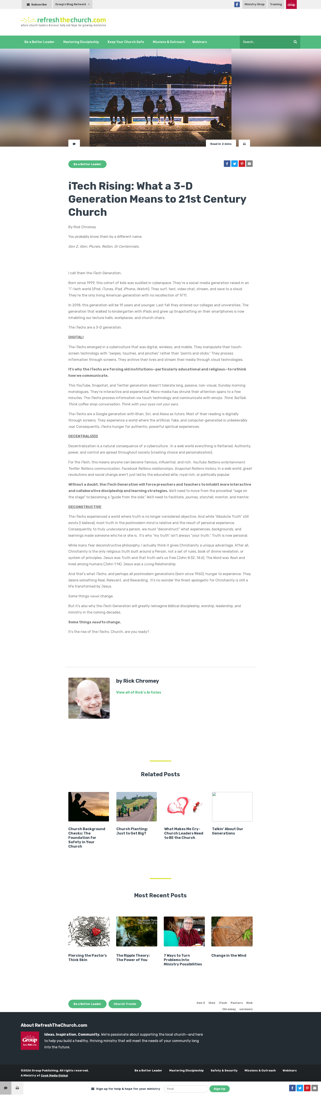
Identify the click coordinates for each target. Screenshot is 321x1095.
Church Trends (125, 1004)
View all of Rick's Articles (138, 692)
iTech (223, 1002)
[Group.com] (291, 4)
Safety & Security (224, 1070)
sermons (246, 1009)
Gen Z (201, 1002)
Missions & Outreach (169, 42)
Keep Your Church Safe (126, 42)
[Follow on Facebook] (237, 4)
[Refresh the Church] (66, 22)
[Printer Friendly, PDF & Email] (244, 143)
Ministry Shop (254, 4)
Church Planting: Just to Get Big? (132, 831)
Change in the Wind (228, 955)
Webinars (199, 42)
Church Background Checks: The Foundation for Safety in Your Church (86, 837)
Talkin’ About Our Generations (227, 831)
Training (276, 4)
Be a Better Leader (39, 42)
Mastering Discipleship (81, 42)
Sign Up (219, 1088)
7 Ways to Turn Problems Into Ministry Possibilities (183, 959)
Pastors (237, 1002)
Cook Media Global (54, 1075)
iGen (212, 1002)
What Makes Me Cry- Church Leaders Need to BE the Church (183, 833)
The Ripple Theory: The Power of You (133, 957)
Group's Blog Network (70, 4)
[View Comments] (5, 1088)
